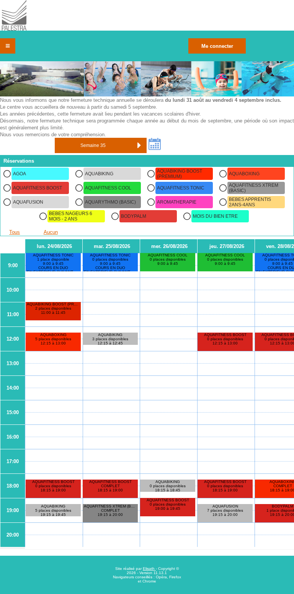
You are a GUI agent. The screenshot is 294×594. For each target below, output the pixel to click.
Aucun (51, 232)
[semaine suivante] (139, 145)
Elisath (149, 568)
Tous (14, 232)
